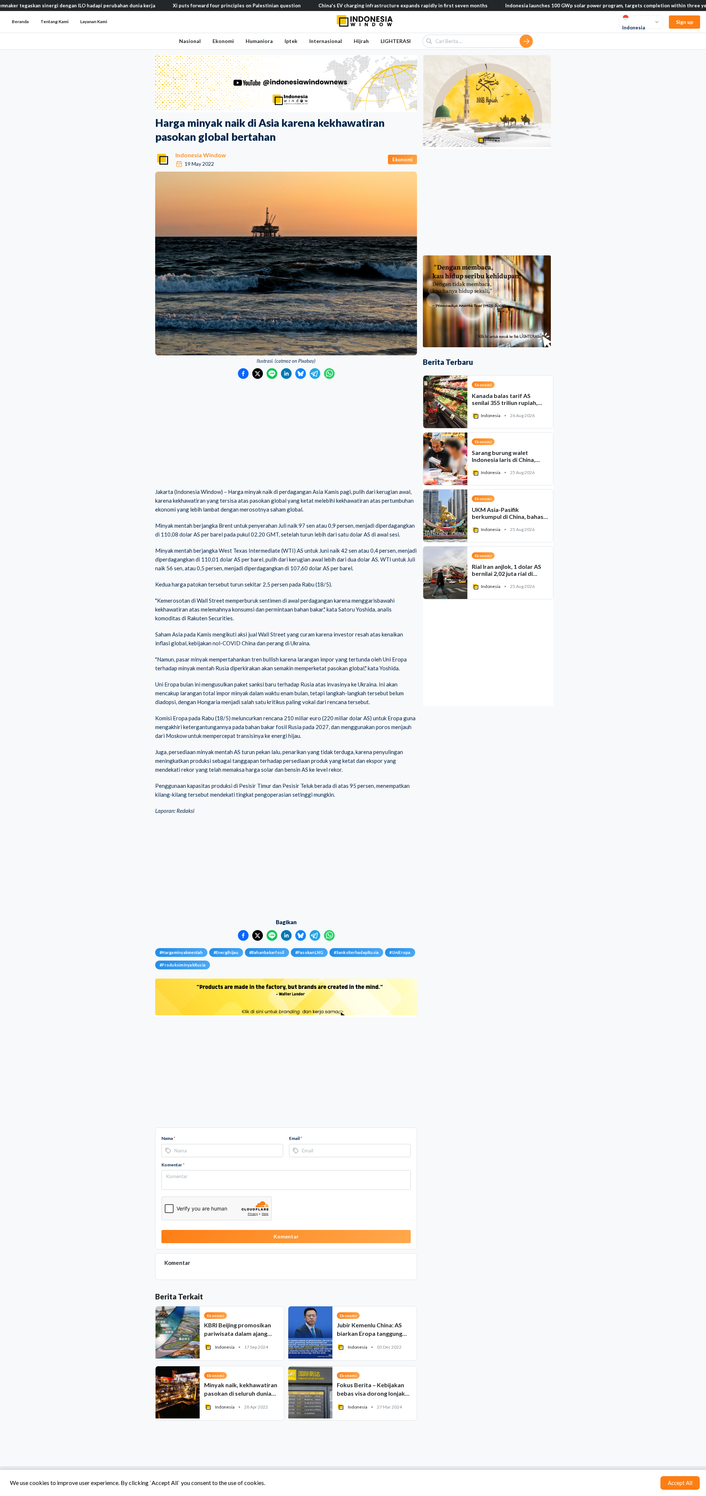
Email (295, 1138)
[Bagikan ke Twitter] (257, 373)
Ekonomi (223, 41)
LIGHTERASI (396, 41)
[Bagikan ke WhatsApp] (329, 373)
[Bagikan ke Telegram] (315, 373)
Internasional (325, 41)
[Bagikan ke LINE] (272, 373)
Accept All (680, 1482)
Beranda (20, 21)
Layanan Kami (93, 21)
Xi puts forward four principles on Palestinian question (176, 5)
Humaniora (259, 41)
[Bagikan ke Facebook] (243, 373)
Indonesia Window (200, 154)
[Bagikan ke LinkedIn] (286, 373)
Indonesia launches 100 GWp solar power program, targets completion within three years (548, 5)
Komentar (173, 1164)
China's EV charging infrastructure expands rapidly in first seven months (342, 5)
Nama (168, 1138)
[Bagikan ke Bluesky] (300, 373)
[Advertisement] (286, 434)
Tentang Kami (54, 21)
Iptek (291, 41)
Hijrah (361, 41)
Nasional (190, 41)
